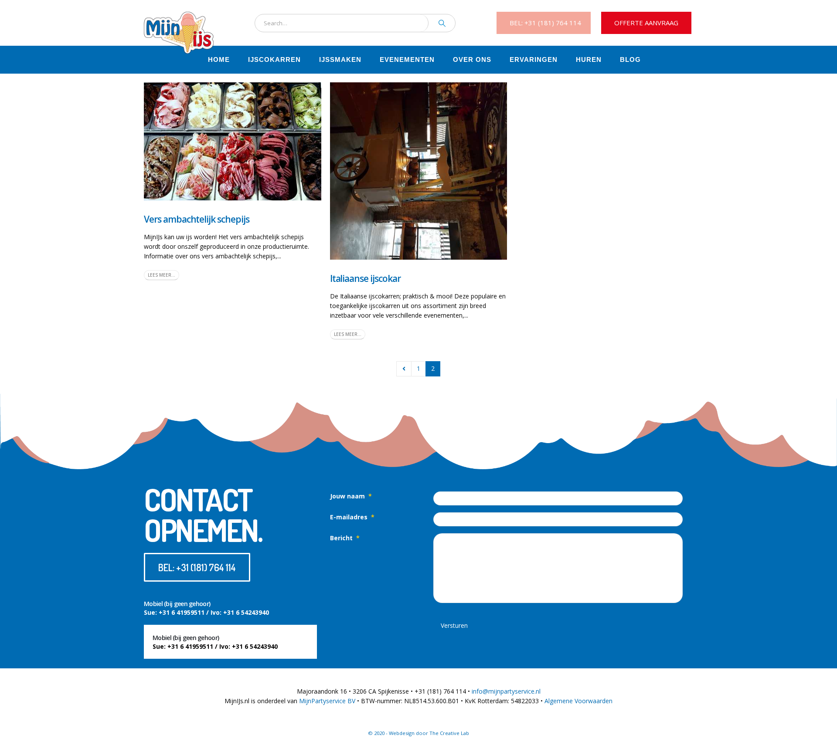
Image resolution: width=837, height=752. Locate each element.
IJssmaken (340, 59)
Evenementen (407, 59)
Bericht (345, 538)
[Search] (442, 23)
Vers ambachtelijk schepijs (196, 219)
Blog (630, 59)
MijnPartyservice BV (327, 701)
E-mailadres (352, 517)
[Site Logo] (179, 23)
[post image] (232, 141)
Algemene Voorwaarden (578, 701)
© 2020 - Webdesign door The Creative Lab (418, 733)
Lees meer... (161, 275)
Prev (404, 368)
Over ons (472, 59)
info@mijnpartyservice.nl (506, 691)
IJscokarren (274, 59)
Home (219, 59)
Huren (589, 59)
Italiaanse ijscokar (365, 278)
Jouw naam (351, 496)
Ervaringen (534, 59)
